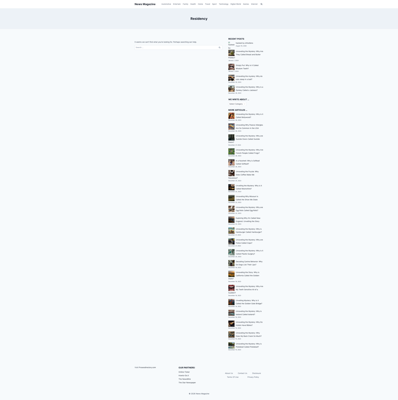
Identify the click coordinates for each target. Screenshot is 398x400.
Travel (207, 4)
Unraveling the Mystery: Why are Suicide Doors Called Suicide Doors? (245, 139)
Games (246, 4)
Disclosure (256, 373)
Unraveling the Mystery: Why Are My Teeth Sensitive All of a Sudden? (245, 289)
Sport (214, 4)
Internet (254, 4)
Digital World (236, 4)
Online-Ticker (184, 372)
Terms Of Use (232, 377)
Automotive (166, 4)
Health (193, 4)
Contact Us (242, 373)
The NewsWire (185, 379)
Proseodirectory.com (147, 367)
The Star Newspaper (187, 383)
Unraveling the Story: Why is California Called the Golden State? (243, 275)
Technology (223, 4)
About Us (229, 373)
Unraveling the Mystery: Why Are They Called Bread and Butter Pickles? (245, 54)
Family (185, 4)
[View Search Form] (261, 4)
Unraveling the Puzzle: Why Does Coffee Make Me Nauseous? (243, 174)
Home (200, 4)
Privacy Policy (253, 377)
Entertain (177, 4)
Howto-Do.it (184, 375)
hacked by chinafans (244, 43)
